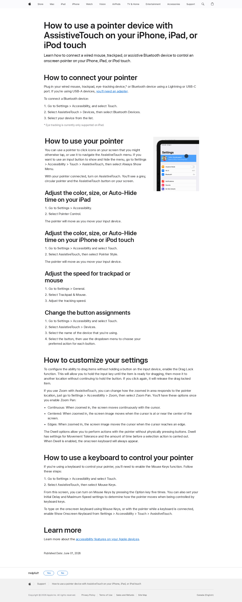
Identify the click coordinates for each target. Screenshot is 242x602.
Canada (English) (205, 595)
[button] (203, 4)
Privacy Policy (88, 595)
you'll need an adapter (112, 91)
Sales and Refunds (125, 595)
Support (41, 584)
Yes (49, 573)
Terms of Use (105, 595)
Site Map (142, 595)
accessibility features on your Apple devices (107, 539)
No (62, 573)
